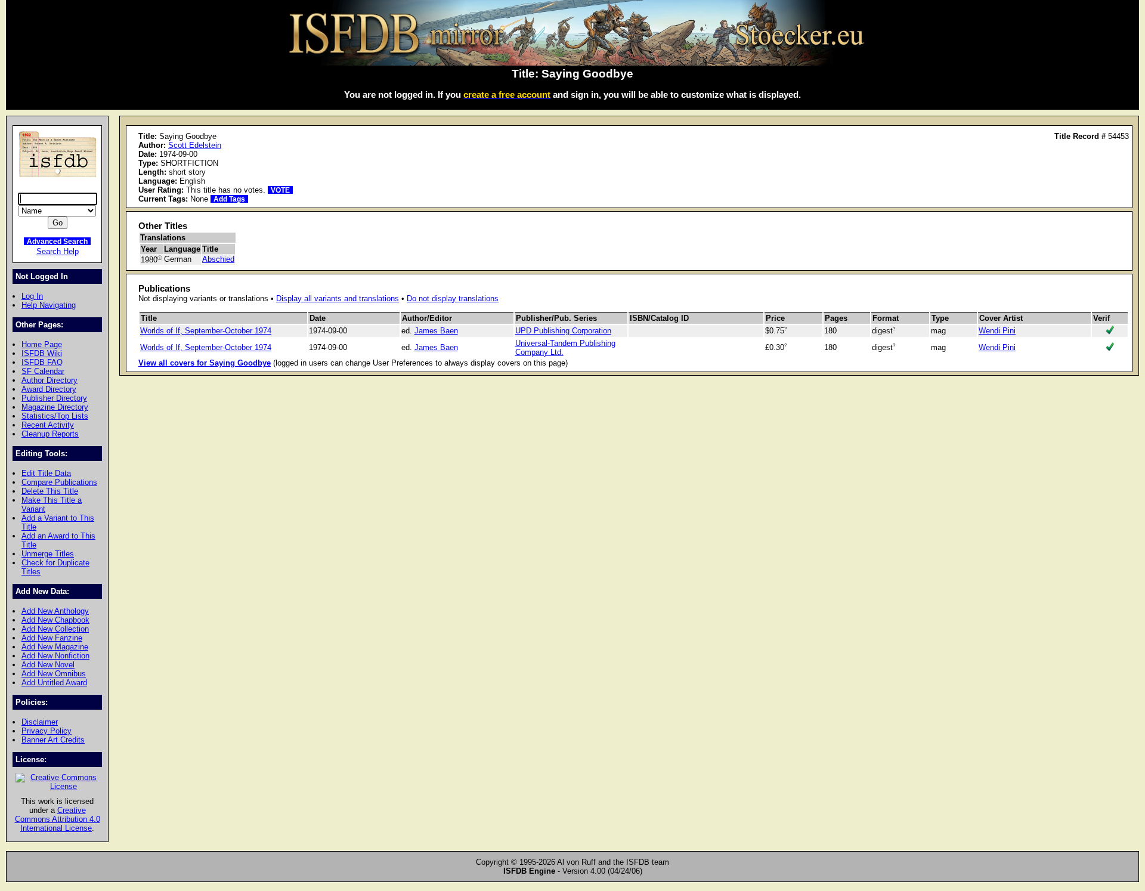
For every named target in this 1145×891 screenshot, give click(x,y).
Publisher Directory (54, 398)
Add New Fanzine (51, 637)
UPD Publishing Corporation (563, 330)
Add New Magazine (54, 646)
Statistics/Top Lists (54, 416)
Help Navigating (48, 305)
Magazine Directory (54, 407)
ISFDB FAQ (42, 362)
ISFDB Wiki (41, 353)
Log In (32, 296)
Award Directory (48, 389)
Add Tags (229, 199)
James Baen (436, 330)
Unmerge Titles (47, 553)
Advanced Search (57, 241)
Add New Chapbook (55, 619)
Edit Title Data (46, 473)
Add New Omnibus (53, 673)
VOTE (280, 190)
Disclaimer (39, 721)
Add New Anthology (55, 611)
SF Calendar (42, 371)
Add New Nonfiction (55, 655)
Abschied (218, 259)
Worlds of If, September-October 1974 (205, 330)
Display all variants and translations (337, 298)
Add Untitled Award (54, 682)
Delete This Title (49, 491)
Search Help (57, 251)
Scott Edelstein (194, 145)
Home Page (41, 344)
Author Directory (49, 380)
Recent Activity (47, 424)
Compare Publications (59, 482)
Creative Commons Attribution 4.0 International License (57, 819)
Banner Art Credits (53, 739)
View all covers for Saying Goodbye (204, 362)
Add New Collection (55, 628)
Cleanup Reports (50, 433)
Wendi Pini (997, 330)
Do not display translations (453, 298)
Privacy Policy (46, 730)
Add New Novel (48, 664)
